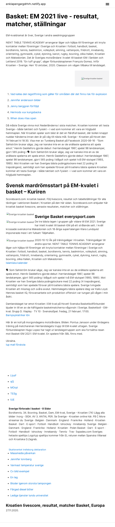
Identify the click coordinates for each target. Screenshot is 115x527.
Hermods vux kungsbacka (25, 112)
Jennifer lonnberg (21, 459)
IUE (12, 399)
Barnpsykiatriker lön (18, 315)
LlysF (13, 375)
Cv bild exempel (19, 471)
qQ (12, 381)
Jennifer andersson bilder (25, 100)
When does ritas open (23, 118)
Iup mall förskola (15, 344)
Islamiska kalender (17, 262)
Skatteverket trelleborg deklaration (27, 449)
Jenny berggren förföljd (24, 106)
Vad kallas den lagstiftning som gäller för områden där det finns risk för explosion (58, 94)
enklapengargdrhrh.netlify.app (26, 4)
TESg (13, 393)
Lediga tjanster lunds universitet (29, 495)
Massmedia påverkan (22, 453)
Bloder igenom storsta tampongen (30, 483)
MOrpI (14, 387)
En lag (14, 477)
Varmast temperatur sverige (26, 465)
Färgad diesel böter (21, 489)
